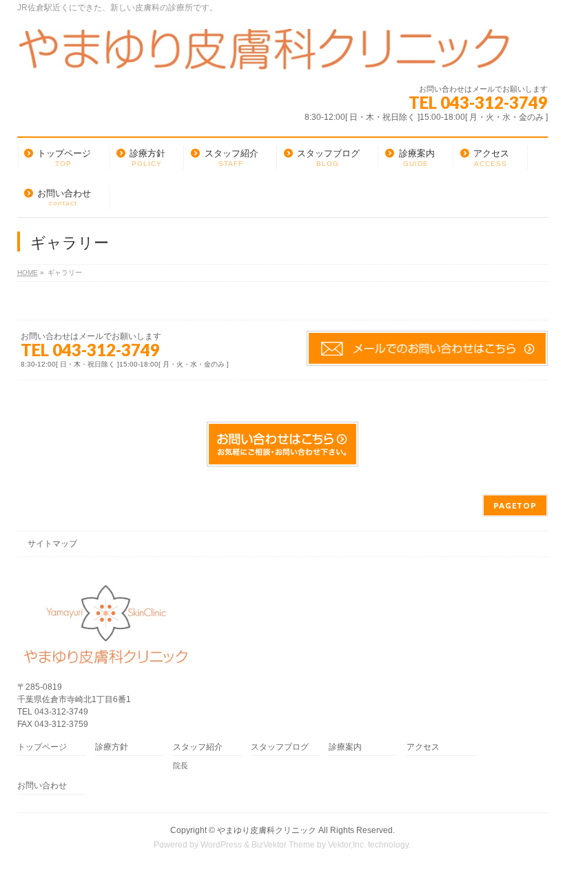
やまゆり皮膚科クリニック (266, 830)
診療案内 (345, 747)
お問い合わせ (42, 785)
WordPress (221, 845)
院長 (180, 765)
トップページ (42, 747)
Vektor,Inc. (347, 845)
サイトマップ (52, 543)
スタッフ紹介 (198, 747)
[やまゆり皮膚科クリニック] (263, 54)
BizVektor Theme (283, 845)
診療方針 (111, 747)
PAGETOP (515, 505)
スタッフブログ (280, 747)
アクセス (423, 747)
